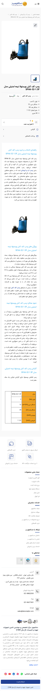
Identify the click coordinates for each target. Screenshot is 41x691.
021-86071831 (29, 602)
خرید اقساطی (35, 523)
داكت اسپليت (36, 481)
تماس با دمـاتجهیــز (34, 539)
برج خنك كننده (35, 485)
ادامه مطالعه (33, 665)
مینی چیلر (37, 492)
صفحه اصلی (36, 15)
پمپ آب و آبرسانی (25, 15)
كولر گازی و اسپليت (34, 478)
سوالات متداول (35, 512)
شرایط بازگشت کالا (34, 516)
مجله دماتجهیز (35, 508)
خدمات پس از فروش (33, 546)
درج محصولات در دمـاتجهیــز (31, 519)
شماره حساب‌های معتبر (33, 543)
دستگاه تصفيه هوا (34, 489)
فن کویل (37, 496)
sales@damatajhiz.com (26, 611)
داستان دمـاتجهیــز (34, 535)
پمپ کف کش (13, 15)
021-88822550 (29, 593)
